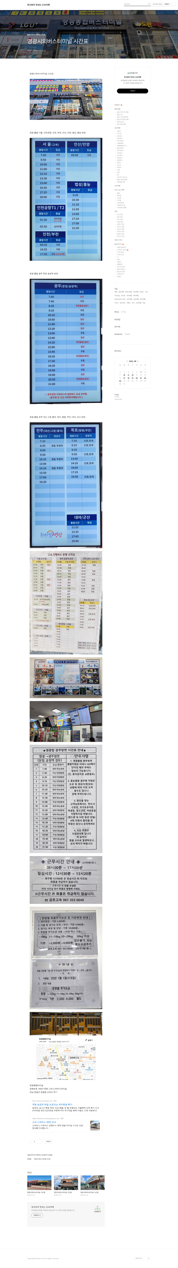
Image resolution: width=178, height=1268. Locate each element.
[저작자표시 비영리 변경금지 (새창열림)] (56, 1142)
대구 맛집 (120, 219)
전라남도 (119, 153)
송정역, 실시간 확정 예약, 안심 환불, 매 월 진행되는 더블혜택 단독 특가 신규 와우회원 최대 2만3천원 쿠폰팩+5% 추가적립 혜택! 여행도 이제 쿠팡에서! (65, 1109)
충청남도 (119, 158)
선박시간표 (120, 255)
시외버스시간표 (122, 250)
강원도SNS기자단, (120, 299)
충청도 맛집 (120, 234)
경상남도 (119, 136)
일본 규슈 (120, 114)
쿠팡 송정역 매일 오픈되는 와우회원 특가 (52, 1104)
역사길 (119, 200)
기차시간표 (120, 252)
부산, (133, 303)
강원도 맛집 (120, 224)
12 (132, 375)
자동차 (119, 262)
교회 (118, 170)
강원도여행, (128, 292)
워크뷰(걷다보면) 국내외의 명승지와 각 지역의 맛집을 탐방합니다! (52, 1210)
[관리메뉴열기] (174, 4)
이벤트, (128, 303)
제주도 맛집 (120, 236)
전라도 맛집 (120, 231)
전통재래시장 (121, 182)
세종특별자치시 (121, 146)
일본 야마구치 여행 (122, 112)
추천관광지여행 (121, 208)
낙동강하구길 (121, 205)
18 (128, 378)
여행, (115, 292)
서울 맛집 (120, 222)
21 (141, 378)
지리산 (119, 165)
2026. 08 (132, 361)
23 (120, 381)
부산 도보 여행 (119, 190)
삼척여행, (129, 299)
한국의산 (138, 1255)
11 (128, 375)
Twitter (127, 334)
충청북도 (119, 160)
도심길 (119, 198)
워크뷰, (123, 295)
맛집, (143, 303)
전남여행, (136, 292)
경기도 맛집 (120, 227)
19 (132, 378)
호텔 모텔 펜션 (121, 247)
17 (124, 378)
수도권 (119, 133)
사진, (146, 292)
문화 (118, 259)
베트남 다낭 (120, 122)
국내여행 (117, 128)
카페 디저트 (118, 240)
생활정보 (119, 264)
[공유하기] (37, 1141)
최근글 (116, 312)
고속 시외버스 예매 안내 (44, 1122)
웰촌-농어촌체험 (122, 180)
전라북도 (119, 155)
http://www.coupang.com (42, 1101)
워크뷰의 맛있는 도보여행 (38, 5)
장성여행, (136, 299)
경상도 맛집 (120, 229)
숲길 (118, 193)
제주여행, (143, 299)
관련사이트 (138, 1258)
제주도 (119, 163)
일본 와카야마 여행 (122, 119)
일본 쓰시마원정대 (122, 117)
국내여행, (129, 295)
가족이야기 (120, 274)
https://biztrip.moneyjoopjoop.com (46, 1118)
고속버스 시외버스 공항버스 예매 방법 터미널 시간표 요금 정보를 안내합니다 (57, 1126)
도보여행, (138, 303)
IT (118, 257)
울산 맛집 (120, 217)
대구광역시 (120, 141)
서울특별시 (120, 143)
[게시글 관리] (40, 1141)
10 (124, 375)
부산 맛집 (120, 214)
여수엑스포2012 (122, 177)
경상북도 (119, 138)
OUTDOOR (121, 267)
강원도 (119, 131)
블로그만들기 (121, 269)
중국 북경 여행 (121, 124)
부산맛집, (117, 295)
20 (137, 378)
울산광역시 (120, 148)
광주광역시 (120, 150)
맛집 (115, 211)
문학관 (119, 167)
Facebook (118, 334)
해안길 (119, 195)
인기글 (123, 312)
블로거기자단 (121, 272)
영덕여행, (136, 295)
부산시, (116, 303)
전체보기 (117, 105)
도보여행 (117, 186)
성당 (118, 172)
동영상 (119, 276)
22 (145, 378)
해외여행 (117, 109)
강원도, (142, 292)
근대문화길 (120, 203)
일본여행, (121, 292)
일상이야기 (118, 244)
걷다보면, (122, 303)
